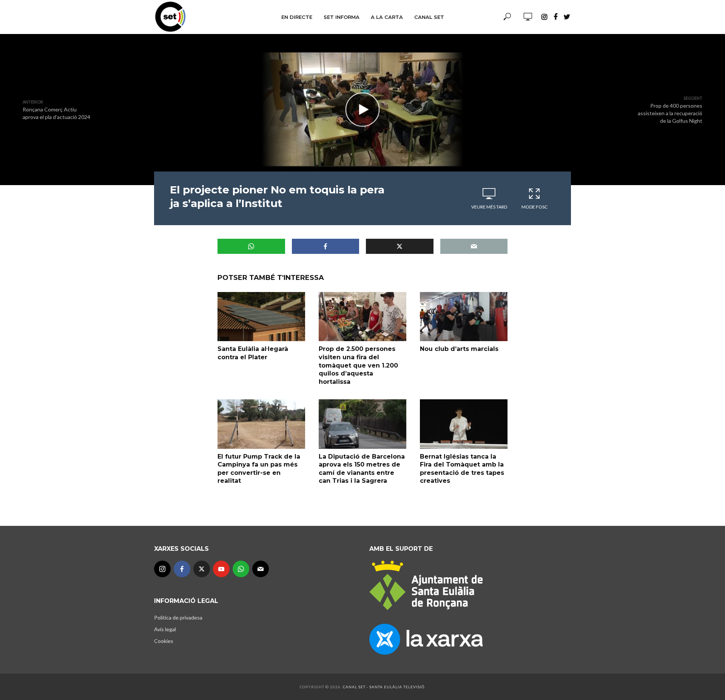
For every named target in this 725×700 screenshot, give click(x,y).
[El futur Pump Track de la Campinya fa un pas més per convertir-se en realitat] (261, 423)
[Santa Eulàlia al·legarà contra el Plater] (261, 316)
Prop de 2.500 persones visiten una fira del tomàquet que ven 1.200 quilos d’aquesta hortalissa (358, 365)
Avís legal (165, 629)
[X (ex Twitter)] (201, 569)
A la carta (387, 17)
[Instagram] (162, 569)
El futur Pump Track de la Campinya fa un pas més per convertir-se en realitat (259, 469)
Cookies (163, 641)
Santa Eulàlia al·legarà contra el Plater (253, 353)
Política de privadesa (178, 617)
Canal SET (429, 17)
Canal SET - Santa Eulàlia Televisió (383, 687)
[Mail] (260, 569)
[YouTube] (221, 569)
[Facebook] (182, 569)
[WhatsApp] (241, 569)
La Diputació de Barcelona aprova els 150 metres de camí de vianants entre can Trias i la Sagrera (362, 469)
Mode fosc (534, 207)
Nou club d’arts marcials (459, 348)
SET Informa (341, 17)
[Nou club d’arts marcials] (464, 316)
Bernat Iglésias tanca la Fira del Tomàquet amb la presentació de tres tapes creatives (462, 469)
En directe (296, 17)
